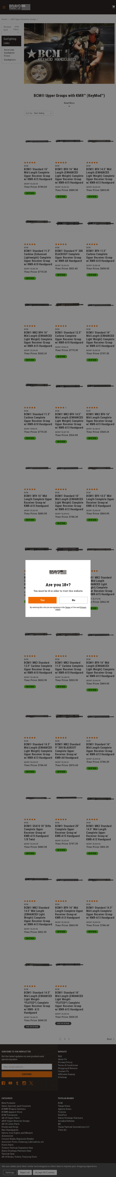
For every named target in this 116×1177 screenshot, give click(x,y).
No (73, 600)
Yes (42, 600)
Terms (67, 607)
